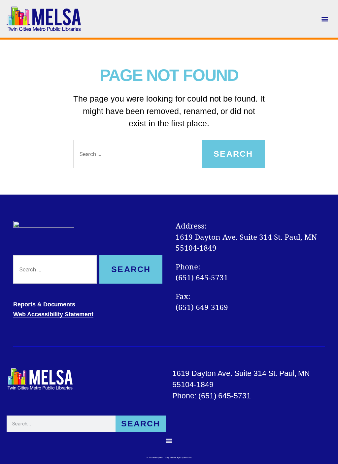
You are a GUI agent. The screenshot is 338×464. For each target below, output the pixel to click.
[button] (325, 18)
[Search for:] (135, 155)
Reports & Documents (44, 304)
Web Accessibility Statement (53, 314)
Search (140, 423)
